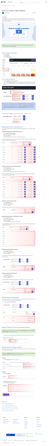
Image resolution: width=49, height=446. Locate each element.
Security (13, 442)
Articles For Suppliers (8, 5)
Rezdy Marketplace (16, 422)
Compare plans (38, 424)
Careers (37, 421)
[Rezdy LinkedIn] (29, 435)
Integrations (15, 421)
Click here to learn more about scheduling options (14, 354)
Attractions (26, 422)
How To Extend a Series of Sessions (8, 405)
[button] (19, 32)
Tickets (25, 428)
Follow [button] (34, 12)
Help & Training (10, 1)
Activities (25, 421)
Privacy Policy (5, 440)
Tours (25, 419)
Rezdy (3, 5)
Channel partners (16, 419)
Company (37, 419)
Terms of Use (10, 440)
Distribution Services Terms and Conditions (31, 440)
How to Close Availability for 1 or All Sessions (9, 407)
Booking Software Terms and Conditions (18, 440)
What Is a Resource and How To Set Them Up (10, 408)
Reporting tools (5, 422)
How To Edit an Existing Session (7, 403)
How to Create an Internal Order (7, 410)
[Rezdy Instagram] (30, 433)
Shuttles (25, 424)
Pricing (37, 422)
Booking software (5, 419)
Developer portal (39, 426)
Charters (25, 426)
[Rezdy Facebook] (38, 433)
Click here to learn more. (13, 331)
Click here (6, 45)
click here (20, 45)
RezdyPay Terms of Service (6, 442)
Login (46, 1)
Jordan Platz (7, 12)
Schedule (13, 5)
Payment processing (6, 421)
